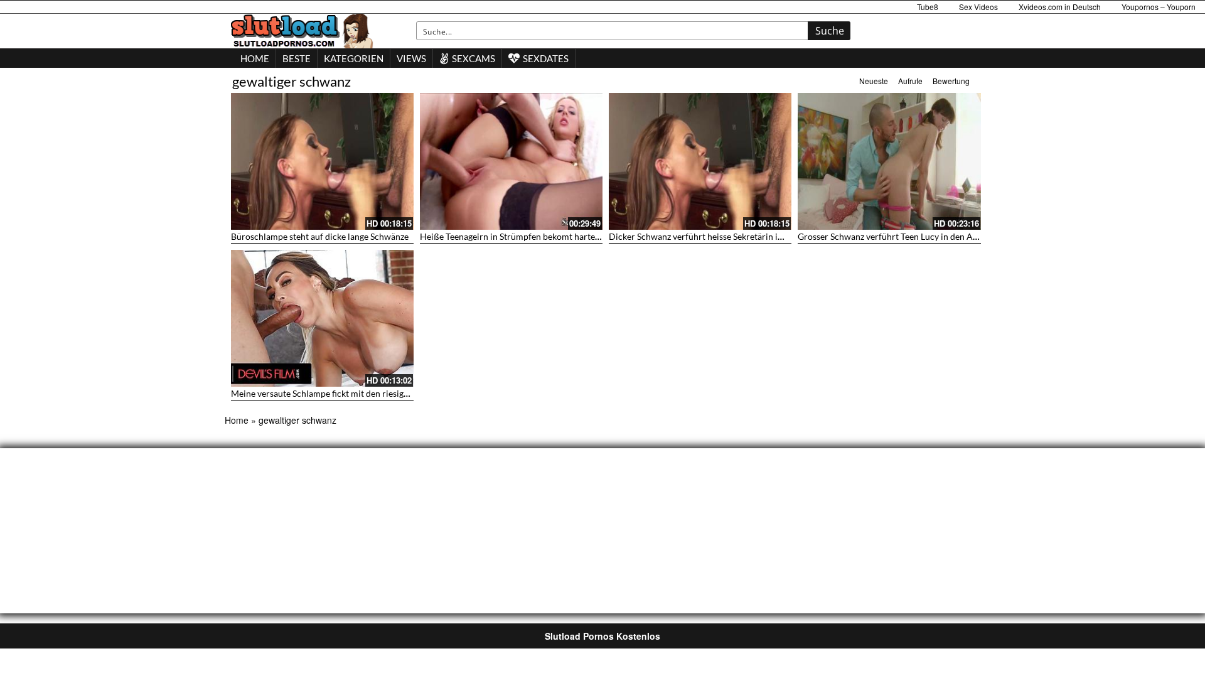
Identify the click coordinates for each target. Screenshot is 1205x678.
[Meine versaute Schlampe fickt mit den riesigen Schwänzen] (322, 318)
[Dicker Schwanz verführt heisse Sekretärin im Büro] (700, 161)
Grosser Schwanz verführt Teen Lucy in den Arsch (894, 236)
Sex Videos (978, 6)
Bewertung (951, 80)
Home (237, 420)
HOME (254, 58)
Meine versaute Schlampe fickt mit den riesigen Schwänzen (344, 393)
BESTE (296, 58)
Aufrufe (910, 80)
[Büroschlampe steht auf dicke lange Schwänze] (322, 161)
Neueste (873, 80)
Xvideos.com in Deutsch (1060, 6)
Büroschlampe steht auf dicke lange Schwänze (320, 236)
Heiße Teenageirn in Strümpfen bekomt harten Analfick (527, 236)
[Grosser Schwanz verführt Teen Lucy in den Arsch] (889, 161)
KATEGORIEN (353, 58)
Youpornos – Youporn (1159, 6)
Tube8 (927, 6)
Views (411, 58)
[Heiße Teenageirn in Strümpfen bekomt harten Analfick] (511, 161)
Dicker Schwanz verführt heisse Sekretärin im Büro (707, 236)
